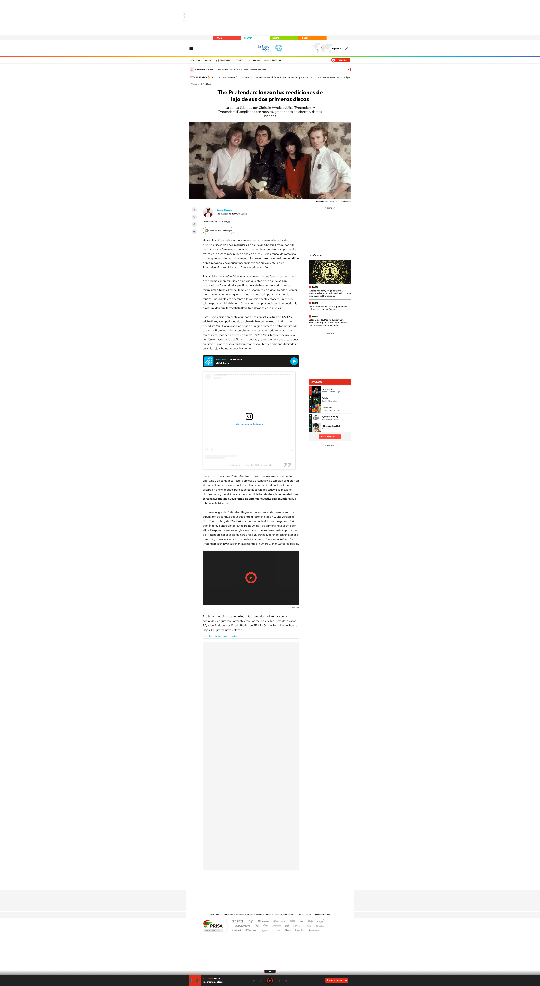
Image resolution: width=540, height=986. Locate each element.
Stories (287, 884)
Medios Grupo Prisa (213, 930)
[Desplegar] (270, 971)
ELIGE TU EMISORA (335, 980)
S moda (287, 929)
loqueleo (300, 929)
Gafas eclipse (344, 77)
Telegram (194, 231)
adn (309, 921)
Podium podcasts (263, 929)
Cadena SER (291, 921)
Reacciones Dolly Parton (295, 77)
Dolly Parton (246, 77)
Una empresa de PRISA (213, 924)
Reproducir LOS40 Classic (294, 361)
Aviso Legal (214, 914)
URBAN (304, 38)
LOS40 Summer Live (272, 60)
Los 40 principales (251, 921)
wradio (265, 925)
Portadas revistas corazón (225, 77)
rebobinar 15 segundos (261, 980)
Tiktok (258, 884)
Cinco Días (276, 925)
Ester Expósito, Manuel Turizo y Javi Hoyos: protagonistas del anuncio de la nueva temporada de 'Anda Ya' (328, 322)
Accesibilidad (227, 914)
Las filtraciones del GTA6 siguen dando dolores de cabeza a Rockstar (328, 307)
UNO (257, 925)
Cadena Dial (286, 925)
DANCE (275, 38)
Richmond (236, 929)
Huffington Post (241, 925)
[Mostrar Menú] (193, 48)
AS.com (300, 921)
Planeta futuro (307, 925)
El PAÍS (237, 921)
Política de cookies (263, 914)
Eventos (239, 60)
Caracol (320, 921)
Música (208, 60)
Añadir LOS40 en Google (221, 230)
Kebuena (317, 925)
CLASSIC (248, 38)
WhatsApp (194, 224)
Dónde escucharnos (322, 914)
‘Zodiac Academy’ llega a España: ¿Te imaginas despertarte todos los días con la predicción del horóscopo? (330, 293)
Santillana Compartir (279, 921)
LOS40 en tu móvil (304, 914)
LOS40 (219, 38)
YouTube (264, 884)
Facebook (194, 209)
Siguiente (285, 980)
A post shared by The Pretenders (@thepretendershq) (249, 465)
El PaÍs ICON (276, 929)
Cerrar (348, 69)
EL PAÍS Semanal (297, 925)
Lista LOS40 (195, 60)
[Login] (347, 48)
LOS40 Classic (196, 84)
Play (270, 981)
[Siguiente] (349, 77)
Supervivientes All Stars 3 (268, 77)
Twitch (281, 884)
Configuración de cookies (284, 914)
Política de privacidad (244, 914)
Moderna (250, 929)
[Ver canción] (316, 390)
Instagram (253, 884)
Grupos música (221, 636)
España (335, 48)
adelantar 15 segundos (279, 980)
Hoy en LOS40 (254, 60)
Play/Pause (251, 577)
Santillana (264, 921)
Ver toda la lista (328, 436)
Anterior (254, 980)
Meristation (313, 929)
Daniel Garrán (224, 209)
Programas (225, 60)
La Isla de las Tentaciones (322, 77)
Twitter (194, 217)
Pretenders (207, 636)
